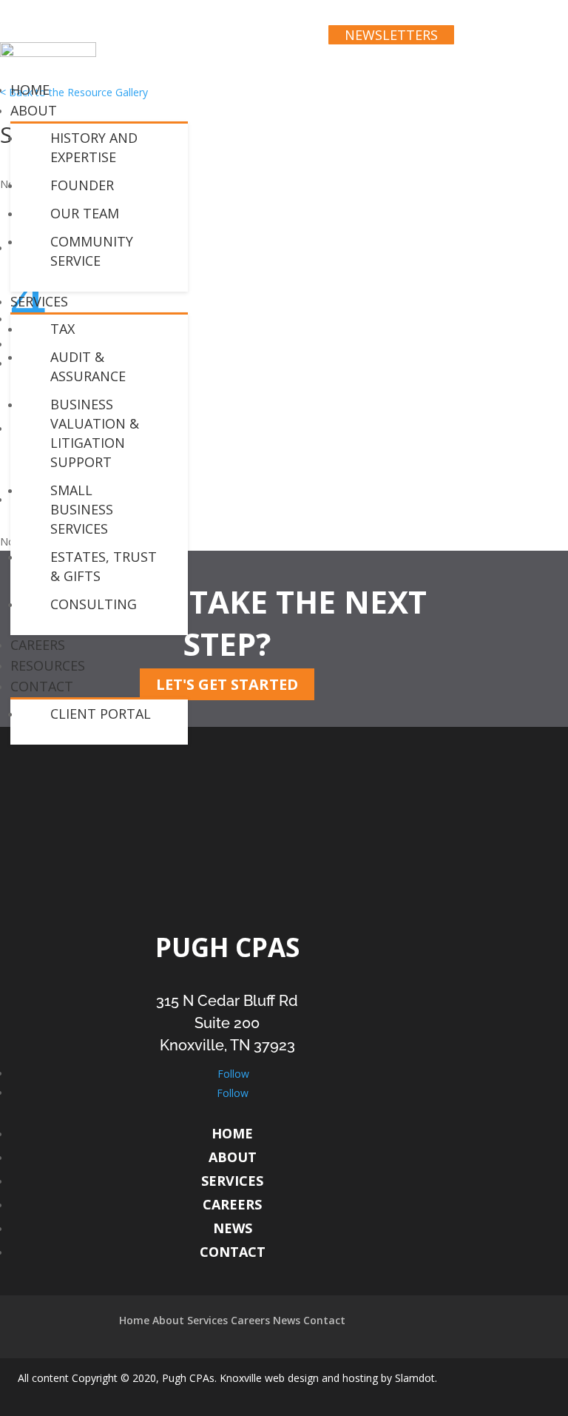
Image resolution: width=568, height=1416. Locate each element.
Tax (62, 329)
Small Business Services (81, 509)
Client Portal (100, 713)
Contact (41, 686)
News (232, 1228)
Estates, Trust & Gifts (103, 566)
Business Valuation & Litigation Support (94, 433)
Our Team (84, 213)
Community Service (91, 250)
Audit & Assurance (88, 366)
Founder (82, 185)
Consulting (93, 604)
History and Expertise (94, 147)
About (33, 110)
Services (39, 301)
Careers (232, 1204)
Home (232, 1133)
